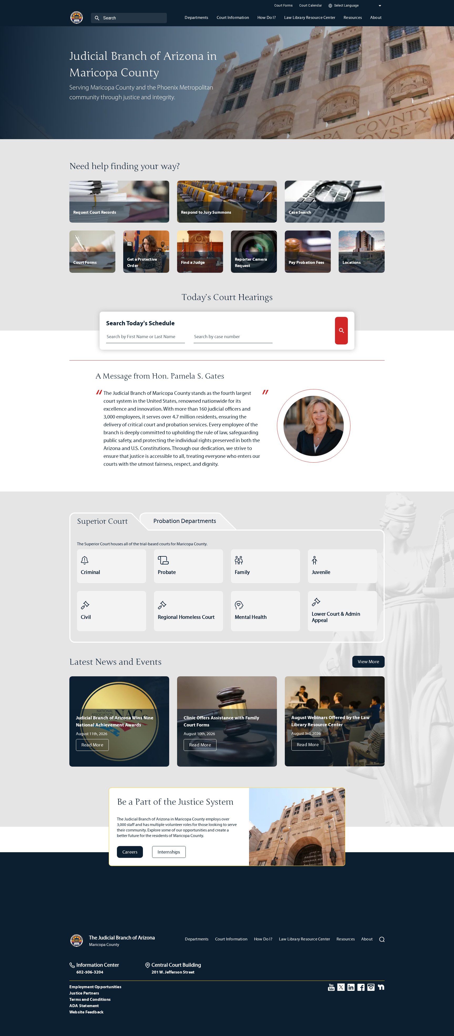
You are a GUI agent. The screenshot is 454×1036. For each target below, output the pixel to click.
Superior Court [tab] (102, 521)
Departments (196, 938)
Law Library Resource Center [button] (309, 17)
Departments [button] (196, 17)
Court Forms (283, 5)
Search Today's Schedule (140, 323)
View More (368, 661)
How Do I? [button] (266, 17)
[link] (111, 566)
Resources (346, 938)
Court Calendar (310, 5)
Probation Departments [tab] (184, 521)
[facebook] (361, 986)
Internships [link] (169, 852)
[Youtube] (331, 986)
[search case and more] (97, 17)
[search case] (341, 330)
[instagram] (371, 986)
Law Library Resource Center (304, 938)
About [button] (375, 17)
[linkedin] (351, 986)
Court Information (231, 938)
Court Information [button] (233, 17)
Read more (92, 745)
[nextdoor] (381, 986)
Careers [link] (129, 852)
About (367, 938)
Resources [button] (353, 17)
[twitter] (341, 986)
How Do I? (263, 938)
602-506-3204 (89, 972)
